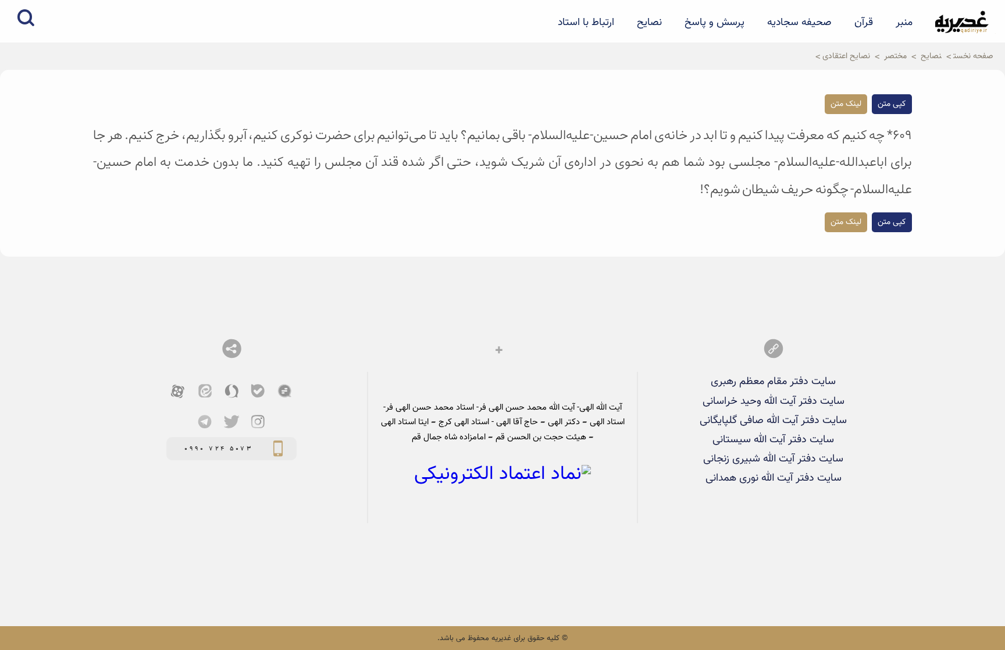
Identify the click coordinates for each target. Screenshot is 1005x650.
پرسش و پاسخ (714, 23)
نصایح (649, 23)
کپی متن (892, 104)
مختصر (895, 56)
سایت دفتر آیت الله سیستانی (773, 439)
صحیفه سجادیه (799, 23)
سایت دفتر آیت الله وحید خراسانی (773, 401)
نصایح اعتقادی (846, 56)
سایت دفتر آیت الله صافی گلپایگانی (773, 420)
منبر (904, 23)
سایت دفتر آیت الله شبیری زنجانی (773, 458)
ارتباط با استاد (586, 23)
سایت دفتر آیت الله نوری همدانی (773, 478)
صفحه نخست (973, 56)
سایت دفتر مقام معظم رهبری (773, 381)
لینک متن (846, 104)
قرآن (863, 23)
